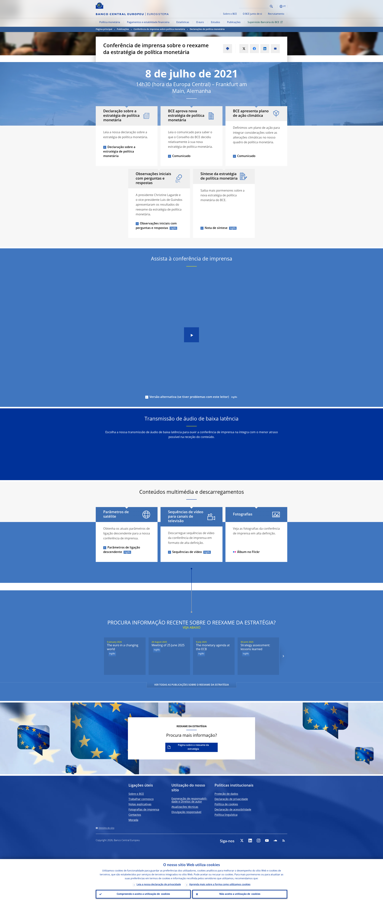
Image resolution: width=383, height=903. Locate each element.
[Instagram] (258, 840)
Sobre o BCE (230, 14)
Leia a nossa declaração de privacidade (159, 884)
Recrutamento (276, 14)
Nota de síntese (216, 228)
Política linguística (226, 815)
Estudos (215, 22)
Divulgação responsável (186, 812)
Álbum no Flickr (248, 552)
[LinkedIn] (250, 840)
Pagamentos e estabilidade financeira (148, 22)
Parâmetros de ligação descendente (121, 550)
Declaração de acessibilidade (233, 809)
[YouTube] (266, 840)
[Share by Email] (275, 48)
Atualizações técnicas (184, 807)
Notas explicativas (140, 804)
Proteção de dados (226, 794)
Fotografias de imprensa (144, 809)
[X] (241, 840)
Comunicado (181, 156)
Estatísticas (182, 22)
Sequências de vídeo (187, 552)
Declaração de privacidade (231, 799)
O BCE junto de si (252, 14)
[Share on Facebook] (254, 48)
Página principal (104, 29)
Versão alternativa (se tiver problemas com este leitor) (189, 397)
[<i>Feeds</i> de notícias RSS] (283, 840)
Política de (226, 804)
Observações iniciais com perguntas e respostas (156, 226)
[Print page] (227, 48)
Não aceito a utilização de (239, 894)
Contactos (135, 815)
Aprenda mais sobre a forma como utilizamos (219, 884)
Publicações (234, 22)
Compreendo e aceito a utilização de (143, 894)
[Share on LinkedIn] (264, 48)
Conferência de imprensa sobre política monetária (159, 29)
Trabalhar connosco (141, 799)
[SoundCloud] (275, 840)
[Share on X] (243, 48)
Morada (133, 820)
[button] (276, 6)
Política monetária (109, 22)
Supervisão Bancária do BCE (263, 22)
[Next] (283, 656)
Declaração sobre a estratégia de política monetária (119, 152)
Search (271, 6)
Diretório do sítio (106, 828)
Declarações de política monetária (207, 29)
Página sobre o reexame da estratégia (193, 747)
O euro (200, 22)
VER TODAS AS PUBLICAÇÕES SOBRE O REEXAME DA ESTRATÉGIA (191, 685)
